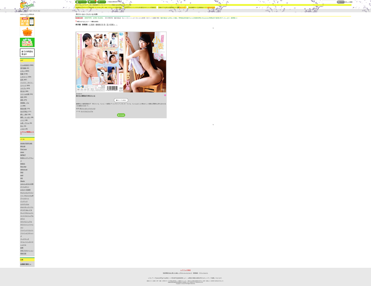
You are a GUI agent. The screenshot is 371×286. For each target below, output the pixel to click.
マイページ (83, 2)
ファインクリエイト (26, 230)
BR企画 (22, 146)
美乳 (21, 100)
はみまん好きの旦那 (26, 184)
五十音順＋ (111, 24)
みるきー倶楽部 (25, 190)
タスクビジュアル (26, 222)
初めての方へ (182, 7)
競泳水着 (23, 109)
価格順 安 (99, 24)
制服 (21, 74)
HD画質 (121, 115)
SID (21, 178)
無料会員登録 (211, 7)
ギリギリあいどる (26, 210)
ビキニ (22, 71)
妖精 (21, 248)
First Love (23, 149)
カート (94, 2)
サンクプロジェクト (26, 213)
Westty (22, 181)
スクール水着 (24, 94)
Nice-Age (23, 167)
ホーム (21, 11)
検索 (342, 2)
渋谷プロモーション (26, 251)
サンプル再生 (121, 100)
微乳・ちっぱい (25, 117)
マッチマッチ (24, 239)
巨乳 (21, 80)
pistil (21, 175)
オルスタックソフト (26, 207)
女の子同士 (24, 111)
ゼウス (22, 219)
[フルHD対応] (24, 65)
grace (22, 152)
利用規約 (195, 273)
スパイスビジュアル (26, 216)
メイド (22, 120)
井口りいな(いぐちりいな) (87, 108)
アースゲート (24, 198)
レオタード (24, 77)
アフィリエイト (203, 273)
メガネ (22, 129)
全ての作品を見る (27, 53)
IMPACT (23, 155)
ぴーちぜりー (24, 187)
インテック (24, 201)
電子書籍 (23, 68)
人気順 (91, 24)
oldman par (23, 169)
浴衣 (21, 97)
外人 (21, 126)
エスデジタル (24, 204)
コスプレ (23, 88)
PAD (21, 172)
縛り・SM (23, 114)
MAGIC (22, 164)
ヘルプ (103, 2)
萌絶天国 (23, 253)
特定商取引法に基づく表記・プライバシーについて (177, 273)
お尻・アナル (24, 123)
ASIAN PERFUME (26, 143)
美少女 (22, 91)
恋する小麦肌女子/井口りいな (85, 96)
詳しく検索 (348, 2)
